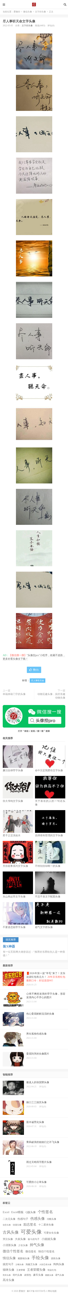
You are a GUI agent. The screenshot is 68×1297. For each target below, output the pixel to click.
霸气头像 (59, 1275)
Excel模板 (17, 1212)
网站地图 (52, 1291)
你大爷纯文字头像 (13, 801)
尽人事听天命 (37, 680)
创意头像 (7, 1225)
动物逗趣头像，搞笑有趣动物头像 (51, 696)
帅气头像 (37, 1245)
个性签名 (45, 1212)
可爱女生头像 (51, 1232)
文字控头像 (40, 11)
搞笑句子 (8, 1264)
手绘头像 (40, 1257)
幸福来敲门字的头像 (14, 694)
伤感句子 (22, 1218)
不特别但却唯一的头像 (47, 866)
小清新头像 (9, 1245)
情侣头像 (9, 1258)
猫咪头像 (8, 1269)
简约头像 (17, 1275)
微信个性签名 (13, 1251)
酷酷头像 (49, 1275)
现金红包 (52, 1270)
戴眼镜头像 (24, 1258)
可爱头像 (31, 1232)
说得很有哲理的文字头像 (49, 835)
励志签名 (29, 1224)
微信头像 (27, 11)
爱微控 (34, 4)
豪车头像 (38, 1275)
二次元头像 (9, 1219)
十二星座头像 (46, 1224)
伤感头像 (37, 1219)
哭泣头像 (8, 1239)
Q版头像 (31, 1212)
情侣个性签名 (46, 1251)
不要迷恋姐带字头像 (14, 927)
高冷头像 (8, 1280)
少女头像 (23, 1245)
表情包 (27, 1275)
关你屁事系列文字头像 (15, 866)
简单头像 (7, 1275)
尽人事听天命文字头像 (19, 21)
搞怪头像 (55, 1258)
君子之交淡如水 (11, 835)
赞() (36, 669)
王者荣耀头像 (36, 1269)
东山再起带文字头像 (14, 896)
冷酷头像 (51, 1219)
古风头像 (11, 1232)
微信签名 (30, 1251)
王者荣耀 (20, 1270)
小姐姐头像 (49, 1238)
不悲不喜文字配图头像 (47, 896)
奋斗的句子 (34, 1239)
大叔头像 (20, 1239)
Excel (6, 1212)
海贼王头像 (31, 1264)
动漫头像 (17, 1225)
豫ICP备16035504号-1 (37, 1291)
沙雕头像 (20, 1265)
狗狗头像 (58, 1264)
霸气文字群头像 (44, 927)
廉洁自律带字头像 (13, 770)
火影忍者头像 (45, 1265)
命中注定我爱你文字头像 (49, 770)
